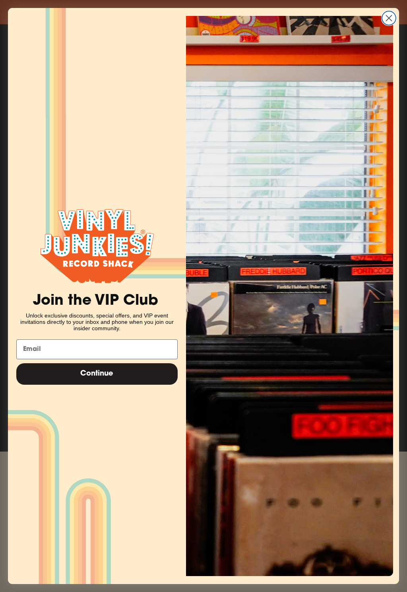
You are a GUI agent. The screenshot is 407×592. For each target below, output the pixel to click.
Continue (96, 374)
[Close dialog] (389, 18)
